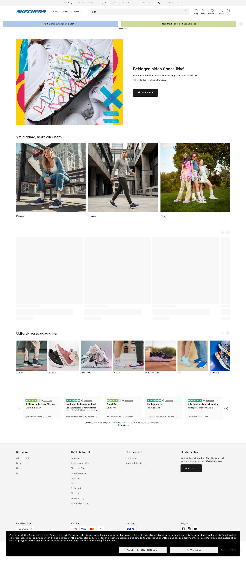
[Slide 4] (126, 28)
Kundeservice (77, 458)
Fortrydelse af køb (80, 503)
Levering (75, 478)
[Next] (228, 333)
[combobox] (139, 12)
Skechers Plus (78, 468)
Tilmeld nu (191, 468)
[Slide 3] (124, 28)
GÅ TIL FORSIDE (145, 92)
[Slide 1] (120, 28)
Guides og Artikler (80, 463)
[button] (228, 12)
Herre (66, 11)
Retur (74, 483)
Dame (55, 11)
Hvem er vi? (131, 458)
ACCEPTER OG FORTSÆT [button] (143, 549)
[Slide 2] (122, 28)
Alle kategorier (23, 458)
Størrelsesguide (79, 473)
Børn (76, 11)
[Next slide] (241, 24)
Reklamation (77, 488)
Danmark (23, 529)
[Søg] (186, 12)
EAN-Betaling (77, 498)
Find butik (76, 493)
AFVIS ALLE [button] (194, 549)
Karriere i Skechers (135, 463)
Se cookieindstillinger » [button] (229, 550)
